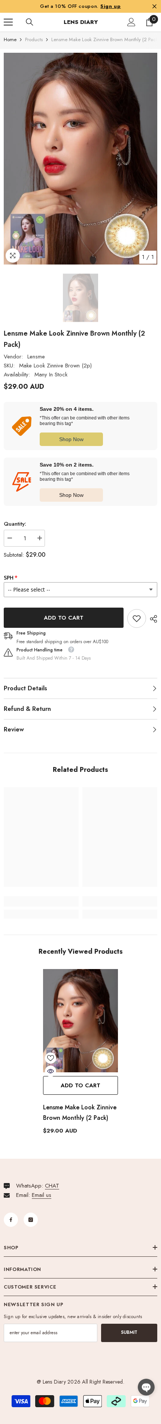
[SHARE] (151, 619)
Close (154, 6)
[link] (136, 618)
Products (34, 39)
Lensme (36, 356)
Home (10, 39)
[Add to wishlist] (50, 1058)
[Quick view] (50, 1071)
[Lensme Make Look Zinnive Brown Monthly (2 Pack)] (80, 1020)
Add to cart (63, 618)
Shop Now (71, 439)
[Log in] (131, 22)
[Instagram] (31, 1220)
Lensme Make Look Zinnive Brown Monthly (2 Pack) (79, 1112)
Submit (129, 1332)
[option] (80, 159)
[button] (146, 1387)
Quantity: (15, 524)
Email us (41, 1195)
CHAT (52, 1186)
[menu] (8, 22)
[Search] (29, 22)
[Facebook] (11, 1220)
